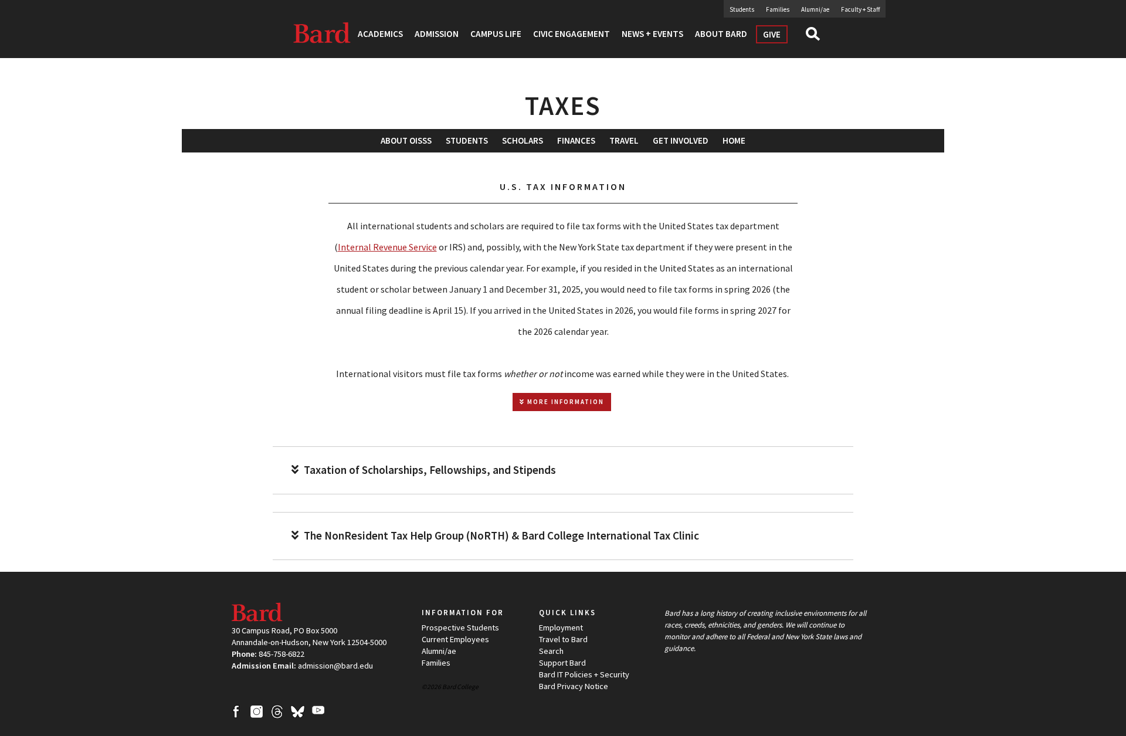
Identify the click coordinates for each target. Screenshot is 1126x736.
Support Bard (562, 662)
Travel (624, 140)
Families (777, 9)
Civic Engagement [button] (571, 33)
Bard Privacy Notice (573, 686)
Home (734, 140)
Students (742, 9)
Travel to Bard (563, 639)
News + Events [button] (652, 33)
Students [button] (467, 140)
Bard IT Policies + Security (584, 674)
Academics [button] (380, 33)
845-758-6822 (281, 654)
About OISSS (406, 140)
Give (772, 34)
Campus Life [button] (495, 33)
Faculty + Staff (860, 9)
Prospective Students (460, 627)
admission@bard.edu (335, 665)
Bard (322, 32)
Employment (561, 627)
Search (817, 37)
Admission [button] (437, 33)
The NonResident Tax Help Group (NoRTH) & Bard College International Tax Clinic (500, 535)
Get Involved (680, 140)
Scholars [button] (522, 140)
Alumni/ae (815, 9)
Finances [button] (576, 140)
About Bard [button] (721, 33)
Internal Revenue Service (387, 247)
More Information (564, 402)
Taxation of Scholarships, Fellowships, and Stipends (428, 470)
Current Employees (455, 639)
